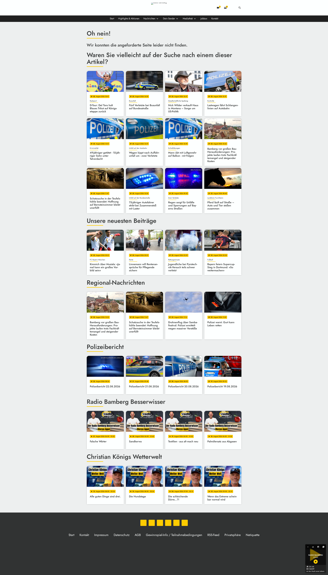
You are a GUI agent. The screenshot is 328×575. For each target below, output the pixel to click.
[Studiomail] (110, 7)
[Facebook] (94, 7)
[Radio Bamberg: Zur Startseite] (164, 8)
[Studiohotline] (115, 7)
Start (112, 18)
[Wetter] (232, 7)
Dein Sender (169, 18)
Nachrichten (149, 18)
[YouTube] (104, 7)
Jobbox (204, 18)
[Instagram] (99, 7)
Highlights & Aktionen (128, 18)
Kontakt (214, 18)
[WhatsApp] (89, 7)
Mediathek (188, 18)
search (239, 7)
